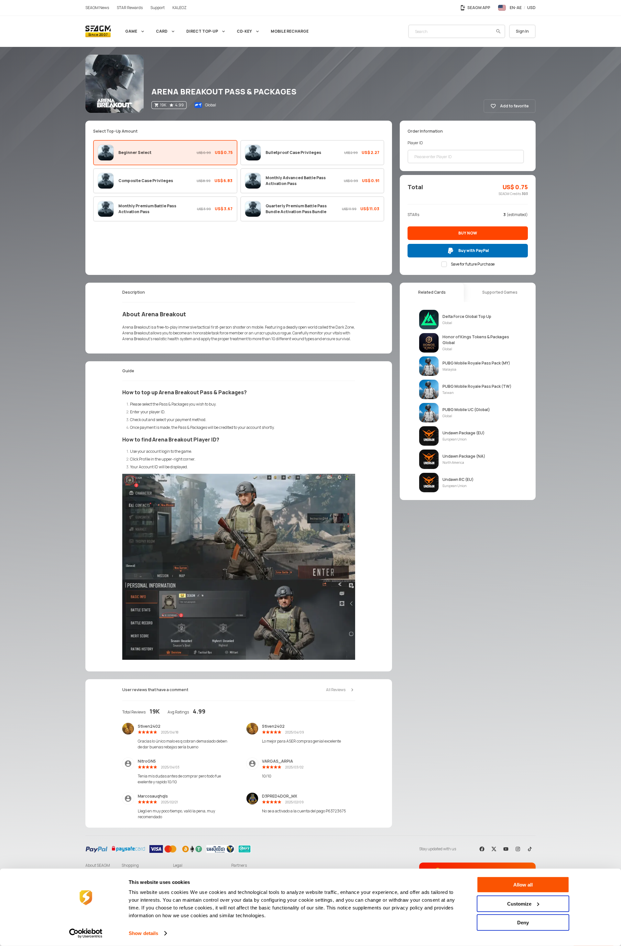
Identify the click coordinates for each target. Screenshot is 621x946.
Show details (143, 933)
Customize (519, 903)
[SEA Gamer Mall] (98, 31)
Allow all (523, 884)
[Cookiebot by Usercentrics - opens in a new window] (86, 933)
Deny (523, 922)
